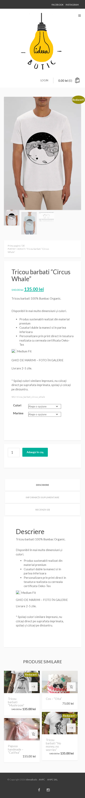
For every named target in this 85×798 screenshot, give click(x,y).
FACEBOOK (57, 4)
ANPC (42, 779)
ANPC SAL (52, 779)
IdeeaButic (31, 779)
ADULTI (21, 249)
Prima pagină (14, 245)
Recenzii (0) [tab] (42, 509)
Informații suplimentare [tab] (42, 497)
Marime (18, 413)
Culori (17, 405)
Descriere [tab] (42, 484)
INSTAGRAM (72, 4)
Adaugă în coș (35, 452)
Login (44, 80)
